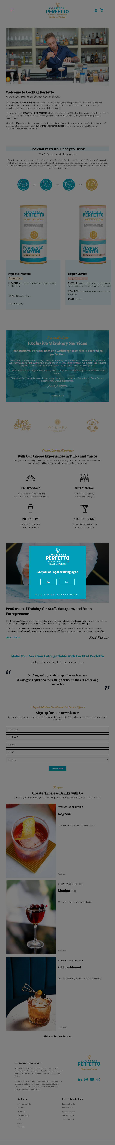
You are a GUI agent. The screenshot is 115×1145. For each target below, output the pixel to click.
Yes (48, 581)
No (66, 581)
